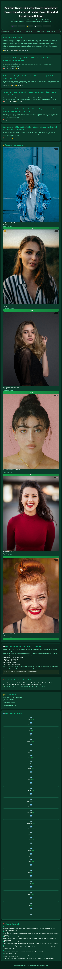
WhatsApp (31, 228)
